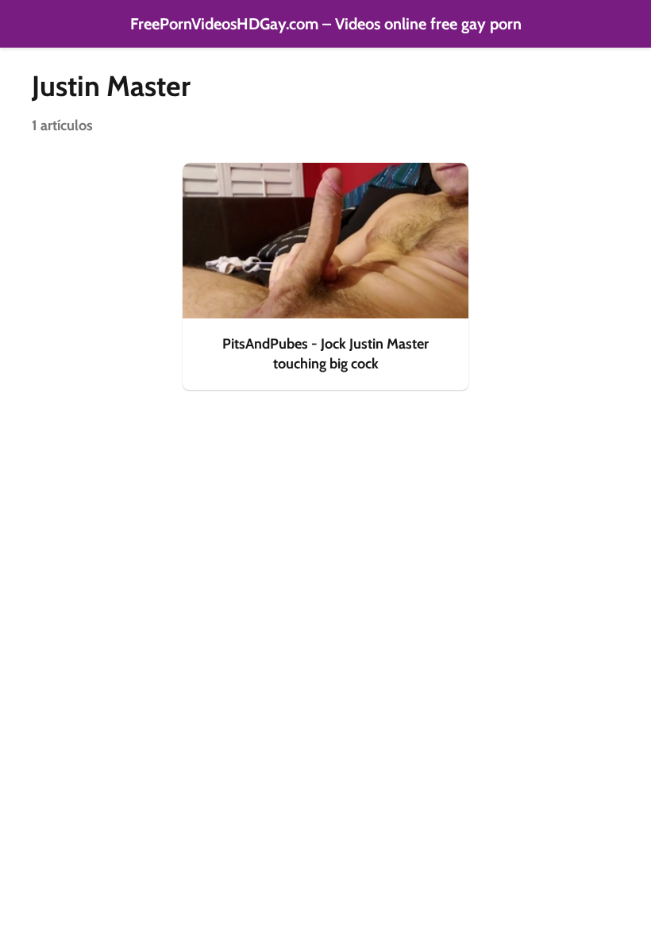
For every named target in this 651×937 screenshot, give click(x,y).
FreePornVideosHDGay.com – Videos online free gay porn (326, 23)
